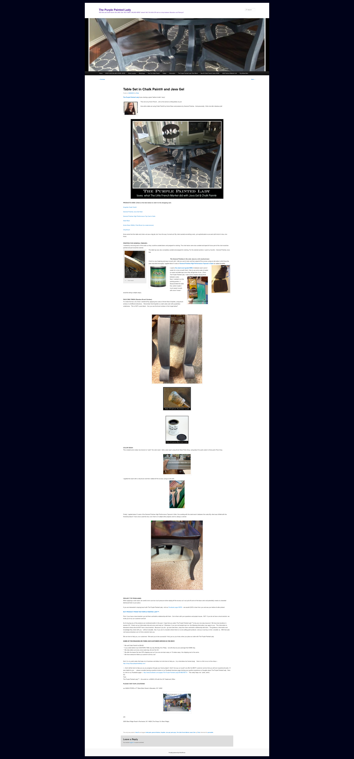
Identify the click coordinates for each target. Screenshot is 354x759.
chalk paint (148, 732)
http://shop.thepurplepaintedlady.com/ (134, 663)
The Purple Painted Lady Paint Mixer (188, 73)
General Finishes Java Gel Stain (133, 212)
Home (100, 73)
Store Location (132, 73)
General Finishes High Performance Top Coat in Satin (139, 216)
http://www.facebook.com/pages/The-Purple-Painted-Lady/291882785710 (165, 672)
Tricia (137, 93)
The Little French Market (183, 732)
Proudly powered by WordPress (177, 752)
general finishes (156, 732)
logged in (132, 742)
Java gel (168, 732)
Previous (102, 79)
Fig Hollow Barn (244, 73)
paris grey (173, 732)
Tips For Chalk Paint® (154, 73)
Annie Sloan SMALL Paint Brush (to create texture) (138, 225)
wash (191, 732)
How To (137, 732)
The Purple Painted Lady (115, 10)
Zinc (194, 732)
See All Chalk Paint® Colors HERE (210, 73)
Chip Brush (126, 230)
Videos (164, 73)
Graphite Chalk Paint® (130, 207)
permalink (210, 732)
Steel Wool (126, 221)
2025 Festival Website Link (229, 73)
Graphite (163, 732)
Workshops (142, 73)
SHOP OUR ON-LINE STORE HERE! (115, 73)
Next (253, 79)
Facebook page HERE (175, 607)
